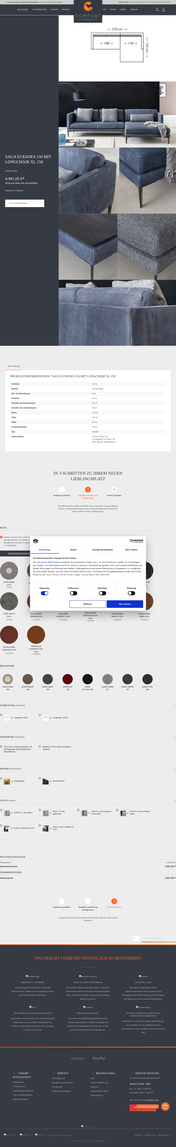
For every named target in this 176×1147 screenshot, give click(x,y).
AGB (92, 1078)
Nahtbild (5, 769)
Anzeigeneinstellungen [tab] (102, 550)
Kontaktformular (152, 1100)
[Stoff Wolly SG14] (9, 601)
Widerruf (94, 1087)
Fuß (2, 800)
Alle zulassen (125, 604)
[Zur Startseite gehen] (88, 11)
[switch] (73, 593)
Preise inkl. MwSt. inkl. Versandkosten (21, 183)
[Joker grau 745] (48, 679)
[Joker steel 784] (147, 679)
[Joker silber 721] (107, 679)
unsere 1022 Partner (50, 562)
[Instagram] (9, 1135)
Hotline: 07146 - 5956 (139, 1083)
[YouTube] (40, 1135)
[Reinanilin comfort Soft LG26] (36, 635)
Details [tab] (73, 550)
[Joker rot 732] (67, 679)
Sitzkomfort (7, 737)
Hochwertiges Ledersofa (23, 1090)
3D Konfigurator (58, 1078)
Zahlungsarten (97, 1095)
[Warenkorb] (168, 8)
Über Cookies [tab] (131, 550)
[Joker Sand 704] (8, 679)
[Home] (10, 9)
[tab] (13, 366)
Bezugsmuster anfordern (20, 553)
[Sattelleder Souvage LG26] (9, 635)
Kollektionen (18, 1082)
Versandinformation (99, 1091)
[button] (88, 705)
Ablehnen (87, 604)
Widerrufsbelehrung (99, 1082)
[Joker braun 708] (28, 679)
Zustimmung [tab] (44, 550)
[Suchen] (157, 9)
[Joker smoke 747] (127, 679)
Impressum (150, 1135)
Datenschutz (164, 1135)
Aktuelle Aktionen (20, 1099)
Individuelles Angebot (61, 1091)
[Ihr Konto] (164, 9)
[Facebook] (25, 1135)
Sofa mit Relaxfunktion (22, 1095)
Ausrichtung (7, 705)
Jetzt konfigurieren (18, 203)
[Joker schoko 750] (87, 679)
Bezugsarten (57, 1087)
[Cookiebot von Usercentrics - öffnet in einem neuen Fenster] (132, 541)
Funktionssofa (19, 1086)
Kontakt (138, 1135)
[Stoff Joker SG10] (9, 571)
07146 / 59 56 (124, 2)
